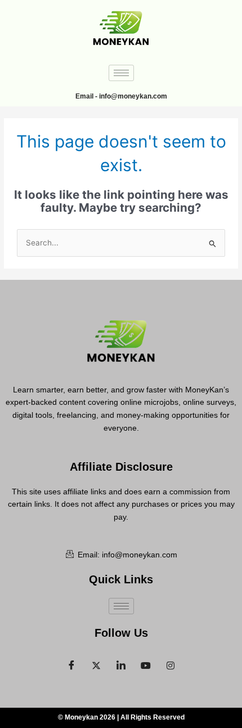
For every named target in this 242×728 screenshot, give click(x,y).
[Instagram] (170, 662)
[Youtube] (145, 662)
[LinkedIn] (121, 662)
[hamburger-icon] (121, 73)
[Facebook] (71, 662)
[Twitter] (96, 662)
